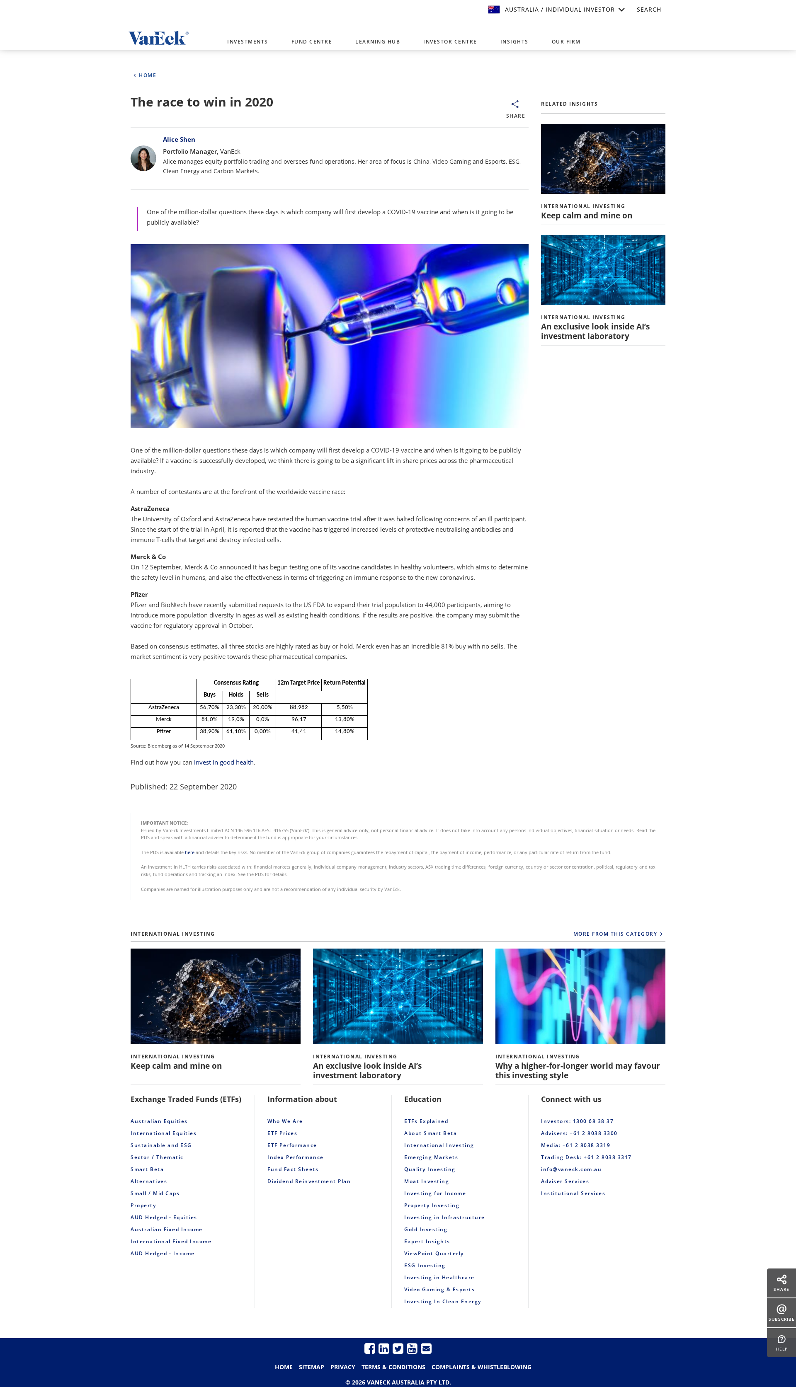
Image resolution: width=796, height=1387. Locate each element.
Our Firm (566, 41)
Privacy (342, 1367)
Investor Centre (450, 41)
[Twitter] (398, 1348)
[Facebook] (369, 1348)
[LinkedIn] (384, 1348)
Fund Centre (311, 41)
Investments (247, 41)
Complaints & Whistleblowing (481, 1367)
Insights (514, 41)
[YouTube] (412, 1348)
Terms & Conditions (393, 1367)
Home (284, 1367)
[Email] (426, 1348)
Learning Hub (377, 41)
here (189, 852)
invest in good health (224, 762)
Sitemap (311, 1367)
